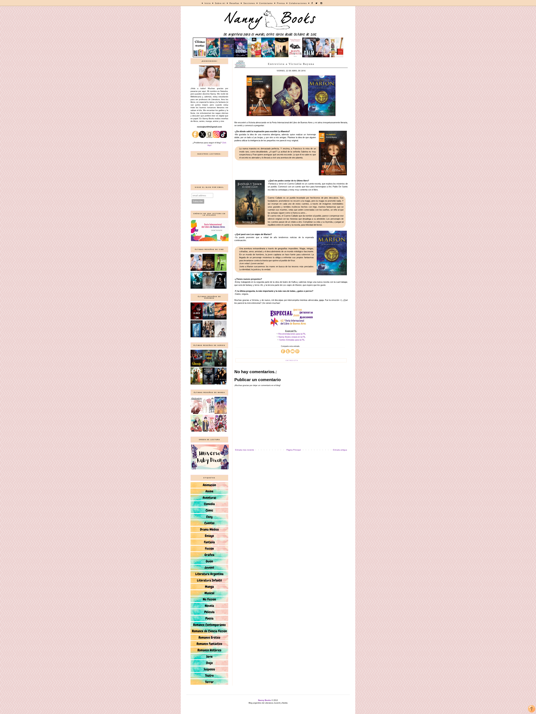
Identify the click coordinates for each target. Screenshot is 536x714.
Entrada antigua (340, 450)
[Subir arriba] (531, 709)
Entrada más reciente (244, 450)
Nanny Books (264, 700)
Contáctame (266, 3)
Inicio (207, 3)
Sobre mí (220, 3)
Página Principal (293, 450)
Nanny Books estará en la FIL (292, 337)
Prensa (281, 3)
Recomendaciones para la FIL (292, 334)
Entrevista (292, 360)
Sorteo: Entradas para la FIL (292, 340)
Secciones (249, 3)
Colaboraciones (298, 3)
